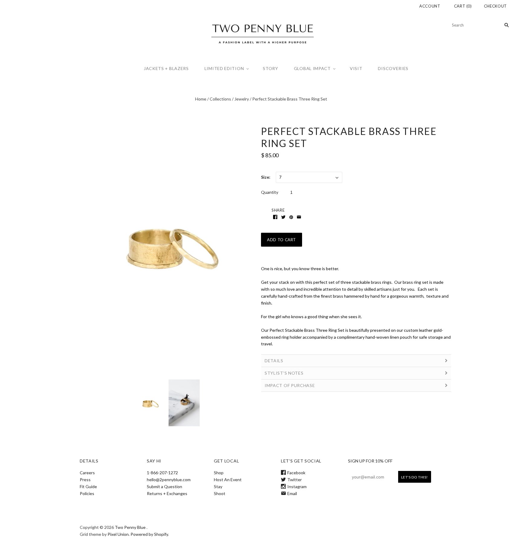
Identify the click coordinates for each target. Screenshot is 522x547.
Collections (220, 98)
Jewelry (241, 98)
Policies (87, 493)
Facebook (296, 472)
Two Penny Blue (130, 527)
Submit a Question (164, 486)
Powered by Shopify (149, 534)
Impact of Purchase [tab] (290, 385)
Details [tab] (274, 360)
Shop (219, 472)
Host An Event (228, 479)
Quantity (269, 192)
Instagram (297, 486)
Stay (218, 486)
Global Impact (312, 68)
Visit (356, 68)
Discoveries (393, 68)
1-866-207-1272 (162, 472)
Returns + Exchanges (167, 493)
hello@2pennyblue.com (169, 479)
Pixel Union (118, 534)
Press (85, 479)
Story (270, 68)
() (463, 6)
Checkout (495, 6)
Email (292, 493)
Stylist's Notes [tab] (284, 373)
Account (429, 6)
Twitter (294, 479)
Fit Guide (88, 486)
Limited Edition (224, 68)
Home (200, 98)
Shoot (219, 493)
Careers (87, 472)
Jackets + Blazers (166, 68)
